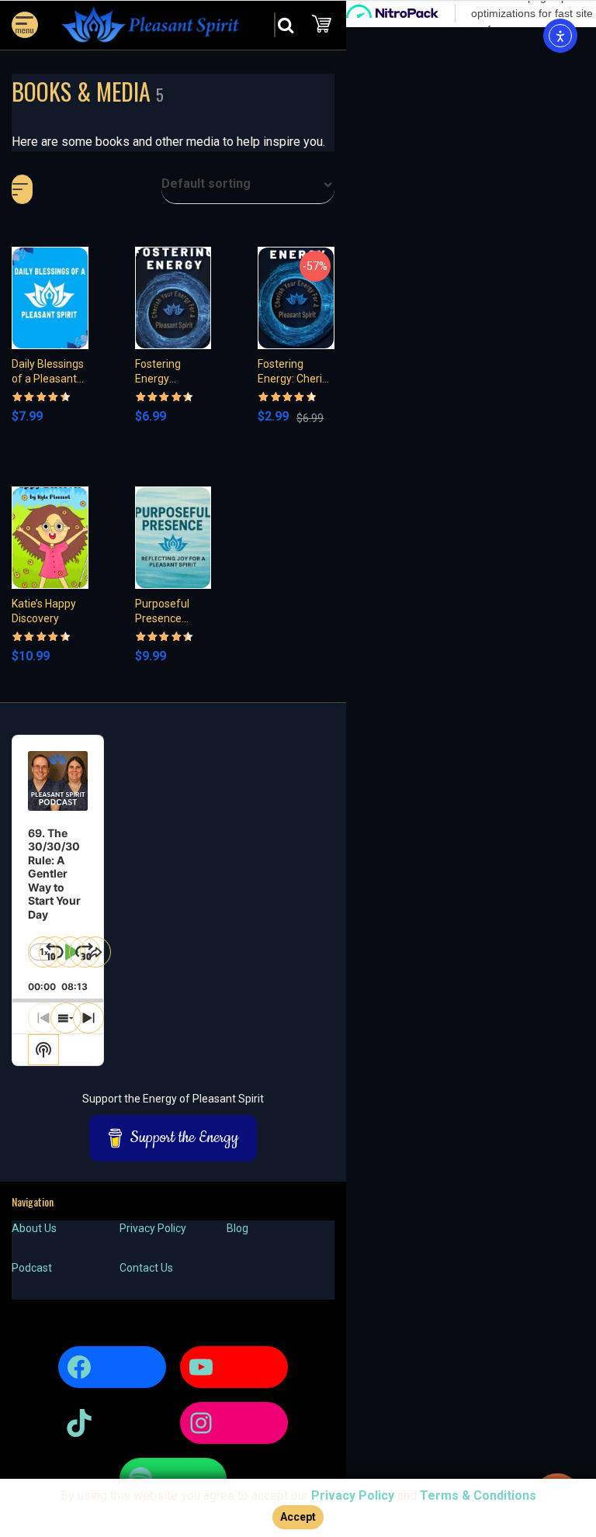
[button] (247, 189)
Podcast (32, 1268)
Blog (237, 1228)
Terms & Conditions (478, 1495)
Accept (298, 1517)
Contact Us (146, 1268)
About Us (34, 1228)
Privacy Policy (153, 1228)
